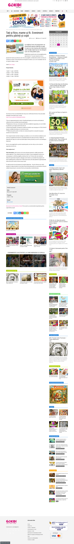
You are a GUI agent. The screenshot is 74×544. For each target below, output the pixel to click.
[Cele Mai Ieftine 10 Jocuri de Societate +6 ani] (58, 205)
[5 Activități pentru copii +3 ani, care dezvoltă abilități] (53, 372)
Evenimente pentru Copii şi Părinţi (15, 29)
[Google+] (55, 1)
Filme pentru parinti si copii (60, 476)
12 (55, 40)
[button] (66, 11)
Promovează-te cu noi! (32, 529)
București (32, 38)
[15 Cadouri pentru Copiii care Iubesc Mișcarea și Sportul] (58, 179)
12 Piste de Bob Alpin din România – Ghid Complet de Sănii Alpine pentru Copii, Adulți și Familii (58, 85)
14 (61, 40)
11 (53, 40)
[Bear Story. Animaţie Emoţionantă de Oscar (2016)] (52, 458)
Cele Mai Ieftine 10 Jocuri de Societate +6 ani (57, 194)
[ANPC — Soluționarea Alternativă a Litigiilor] (58, 523)
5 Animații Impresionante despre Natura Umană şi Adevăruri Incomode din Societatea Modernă (61, 463)
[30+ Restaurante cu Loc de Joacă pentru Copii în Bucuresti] (63, 323)
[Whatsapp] (17, 41)
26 (55, 44)
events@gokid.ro (15, 526)
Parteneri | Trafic (31, 531)
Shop (29, 536)
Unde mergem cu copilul (54, 129)
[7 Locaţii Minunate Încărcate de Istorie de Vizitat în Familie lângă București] (53, 311)
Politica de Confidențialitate (33, 538)
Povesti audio (52, 355)
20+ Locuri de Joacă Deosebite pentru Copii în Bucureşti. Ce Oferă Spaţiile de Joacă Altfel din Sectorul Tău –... (53, 329)
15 (63, 40)
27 (50, 36)
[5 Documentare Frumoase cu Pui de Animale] (52, 475)
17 (50, 42)
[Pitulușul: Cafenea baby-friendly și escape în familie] (26, 241)
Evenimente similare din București (14, 218)
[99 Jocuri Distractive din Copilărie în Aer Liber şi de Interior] (40, 277)
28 (53, 36)
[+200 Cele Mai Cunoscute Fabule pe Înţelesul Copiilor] (26, 277)
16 (66, 40)
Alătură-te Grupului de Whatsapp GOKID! (35, 534)
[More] (20, 41)
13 (58, 40)
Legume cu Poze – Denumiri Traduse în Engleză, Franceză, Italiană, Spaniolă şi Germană (62, 285)
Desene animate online (60, 441)
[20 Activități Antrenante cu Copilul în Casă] (52, 487)
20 (58, 42)
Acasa (29, 524)
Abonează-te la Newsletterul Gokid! (14, 206)
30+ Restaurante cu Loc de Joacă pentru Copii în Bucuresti (63, 328)
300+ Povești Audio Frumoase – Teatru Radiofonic (58, 338)
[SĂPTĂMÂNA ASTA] (39, 260)
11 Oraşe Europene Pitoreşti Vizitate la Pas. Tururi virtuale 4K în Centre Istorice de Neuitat (58, 139)
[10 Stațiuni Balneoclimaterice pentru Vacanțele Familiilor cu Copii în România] (53, 299)
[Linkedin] (58, 1)
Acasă (7, 29)
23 (66, 42)
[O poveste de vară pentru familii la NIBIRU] (12, 241)
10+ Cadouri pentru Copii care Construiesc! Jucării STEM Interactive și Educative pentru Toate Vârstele (63, 430)
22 (63, 42)
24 (50, 44)
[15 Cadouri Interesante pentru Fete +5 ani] (58, 259)
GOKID (50, 88)
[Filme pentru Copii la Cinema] (12, 225)
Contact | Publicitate (31, 527)
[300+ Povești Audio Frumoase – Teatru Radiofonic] (12, 277)
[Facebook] (53, 1)
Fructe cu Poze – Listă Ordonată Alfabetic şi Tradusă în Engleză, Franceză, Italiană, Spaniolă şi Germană (53, 285)
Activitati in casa (59, 488)
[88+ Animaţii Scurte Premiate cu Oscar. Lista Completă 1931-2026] (52, 453)
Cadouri (51, 185)
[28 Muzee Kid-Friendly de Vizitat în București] (63, 311)
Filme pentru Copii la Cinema (11, 230)
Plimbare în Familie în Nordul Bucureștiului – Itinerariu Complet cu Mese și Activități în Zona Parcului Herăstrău (58, 58)
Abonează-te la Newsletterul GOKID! (34, 532)
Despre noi (30, 525)
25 (53, 44)
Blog (57, 501)
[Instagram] (56, 1)
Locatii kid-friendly (11, 234)
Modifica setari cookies (5, 542)
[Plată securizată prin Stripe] (56, 534)
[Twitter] (65, 1)
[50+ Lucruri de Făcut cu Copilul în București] (58, 123)
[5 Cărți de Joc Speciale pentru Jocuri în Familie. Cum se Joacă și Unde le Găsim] (58, 233)
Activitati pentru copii (11, 270)
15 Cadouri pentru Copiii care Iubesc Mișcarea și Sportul (57, 168)
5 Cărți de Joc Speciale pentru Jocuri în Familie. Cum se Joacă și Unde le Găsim (58, 221)
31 (61, 36)
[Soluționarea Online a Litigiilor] (58, 528)
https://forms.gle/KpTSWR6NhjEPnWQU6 (15, 117)
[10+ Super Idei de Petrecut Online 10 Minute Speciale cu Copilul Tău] (52, 500)
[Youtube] (67, 1)
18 (53, 42)
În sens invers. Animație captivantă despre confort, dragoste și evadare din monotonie (62, 446)
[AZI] (12, 260)
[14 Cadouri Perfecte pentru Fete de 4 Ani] (53, 412)
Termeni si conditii (31, 539)
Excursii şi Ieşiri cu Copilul (54, 76)
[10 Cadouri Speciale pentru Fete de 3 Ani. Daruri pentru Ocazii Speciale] (63, 412)
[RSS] (63, 1)
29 (55, 36)
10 (50, 40)
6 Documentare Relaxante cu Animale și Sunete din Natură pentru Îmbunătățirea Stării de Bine (62, 480)
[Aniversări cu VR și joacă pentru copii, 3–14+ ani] (40, 241)
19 (55, 42)
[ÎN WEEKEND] (26, 260)
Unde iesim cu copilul (55, 294)
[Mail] (60, 1)
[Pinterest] (62, 1)
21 (61, 42)
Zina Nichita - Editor (52, 61)
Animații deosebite (54, 436)
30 (58, 36)
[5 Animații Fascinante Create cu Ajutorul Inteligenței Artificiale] (52, 441)
